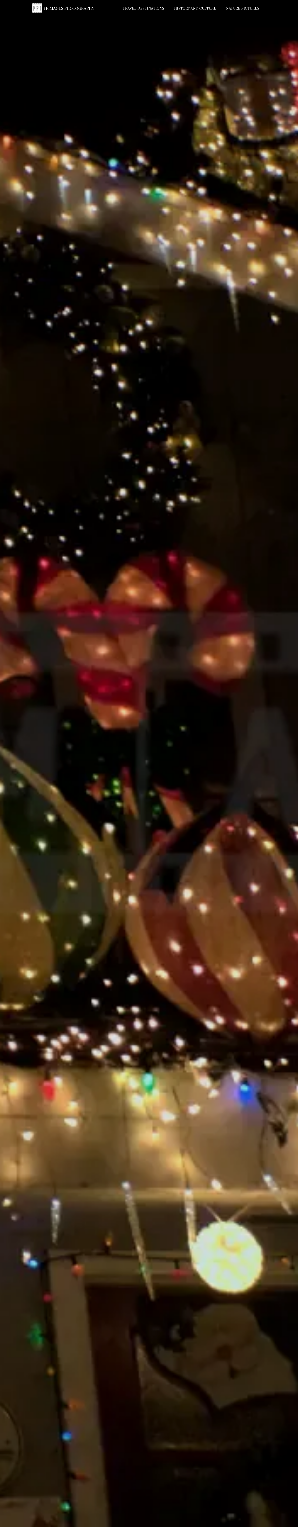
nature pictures (242, 8)
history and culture (195, 8)
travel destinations (143, 8)
